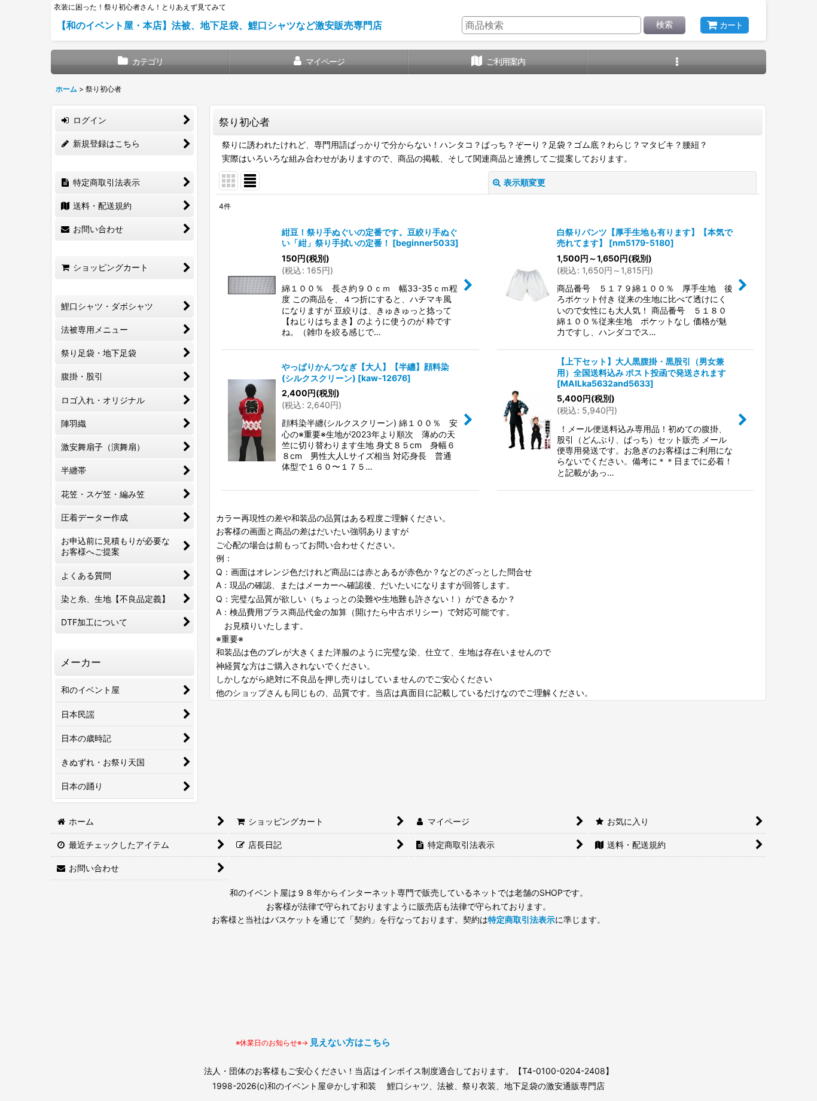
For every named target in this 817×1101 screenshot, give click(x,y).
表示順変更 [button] (524, 182)
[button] (676, 62)
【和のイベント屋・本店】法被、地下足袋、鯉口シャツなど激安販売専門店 (219, 25)
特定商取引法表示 (521, 919)
